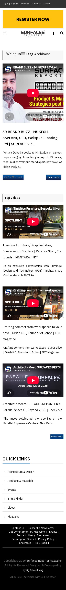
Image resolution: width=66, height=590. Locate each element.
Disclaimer (43, 535)
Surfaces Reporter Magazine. (44, 561)
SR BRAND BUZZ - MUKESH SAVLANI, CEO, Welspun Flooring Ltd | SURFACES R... (30, 138)
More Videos (57, 436)
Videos (12, 508)
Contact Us (18, 528)
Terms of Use (25, 535)
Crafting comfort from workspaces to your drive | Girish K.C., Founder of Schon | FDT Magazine (32, 333)
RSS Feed (41, 543)
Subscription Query (23, 539)
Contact (46, 3)
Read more (53, 177)
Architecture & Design (21, 472)
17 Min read (14, 177)
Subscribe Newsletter (41, 528)
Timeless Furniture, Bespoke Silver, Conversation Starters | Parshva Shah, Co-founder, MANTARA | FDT (32, 251)
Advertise (25, 3)
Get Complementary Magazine (27, 532)
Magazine (13, 516)
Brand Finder (15, 499)
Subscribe (36, 3)
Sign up (14, 3)
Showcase (25, 543)
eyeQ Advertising (33, 570)
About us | (16, 577)
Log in (6, 3)
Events (12, 490)
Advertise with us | (34, 577)
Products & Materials (21, 481)
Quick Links (16, 460)
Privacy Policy (46, 539)
